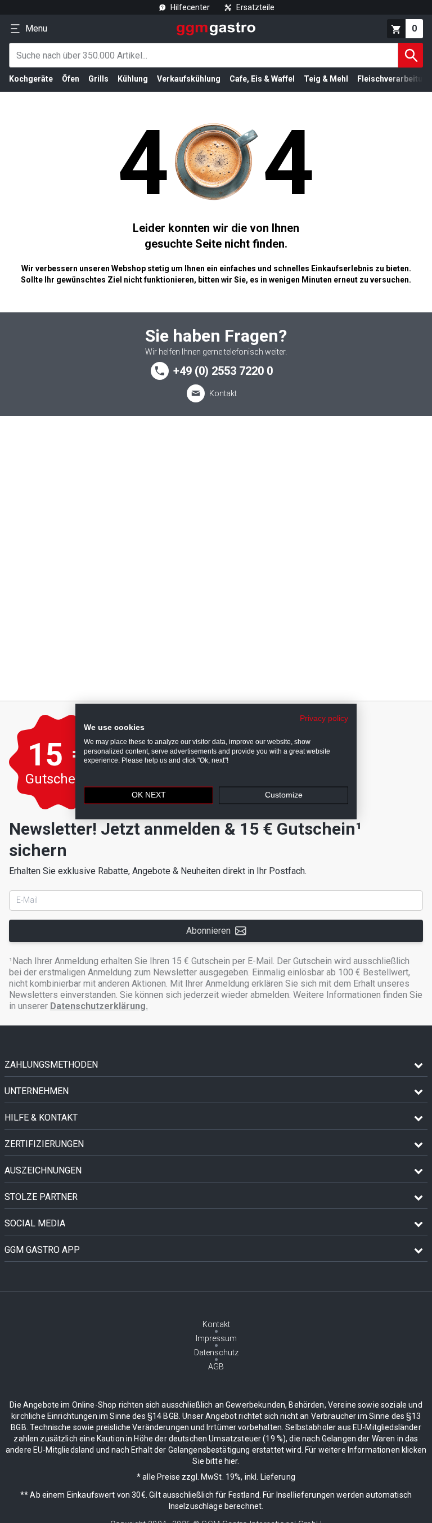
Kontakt (223, 393)
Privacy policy (324, 718)
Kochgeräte (31, 78)
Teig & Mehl (326, 78)
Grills (98, 78)
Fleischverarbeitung (394, 78)
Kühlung (133, 78)
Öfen (70, 78)
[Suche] (410, 55)
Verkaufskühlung (188, 78)
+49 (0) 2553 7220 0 (223, 371)
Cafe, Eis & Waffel (262, 78)
